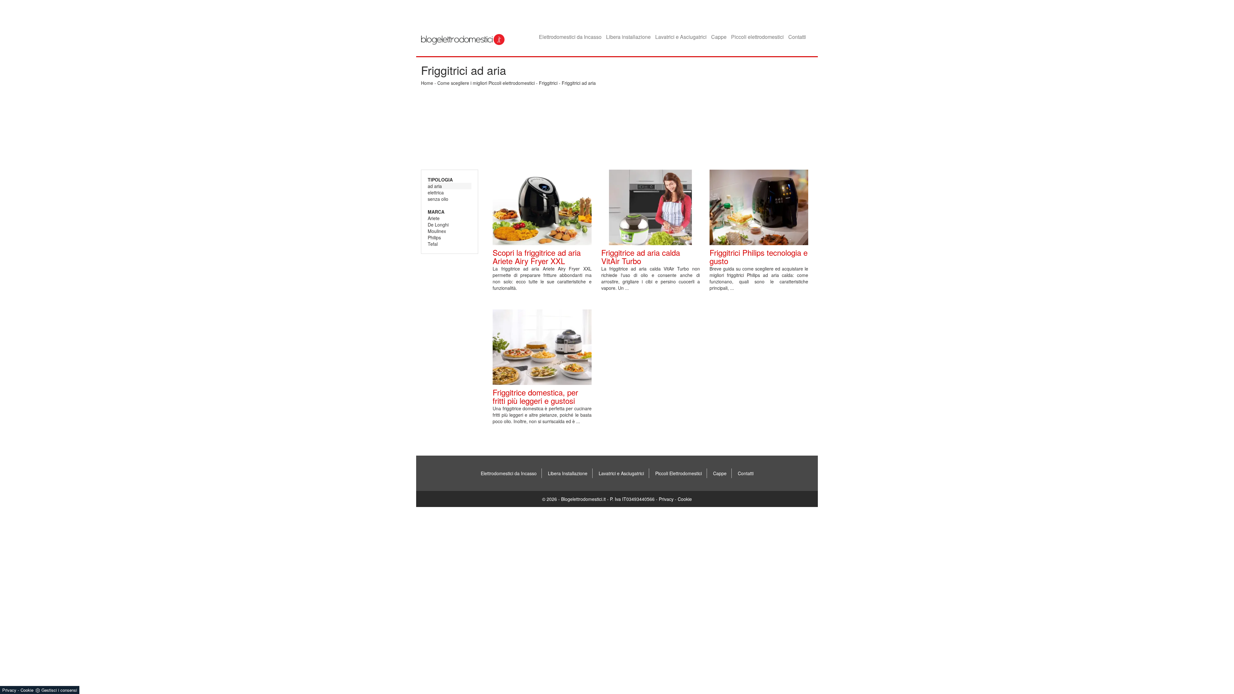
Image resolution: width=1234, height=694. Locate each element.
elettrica (436, 192)
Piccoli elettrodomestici (757, 37)
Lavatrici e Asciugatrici (681, 37)
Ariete (434, 218)
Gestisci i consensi (59, 690)
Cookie (685, 499)
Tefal (433, 244)
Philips (434, 237)
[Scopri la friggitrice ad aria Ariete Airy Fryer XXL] (542, 207)
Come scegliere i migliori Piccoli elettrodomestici (486, 83)
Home (427, 83)
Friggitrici (548, 83)
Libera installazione (628, 37)
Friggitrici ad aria (579, 83)
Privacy (666, 499)
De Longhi (438, 224)
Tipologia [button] (440, 179)
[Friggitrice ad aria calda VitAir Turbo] (650, 207)
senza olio (438, 199)
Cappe (719, 37)
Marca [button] (436, 212)
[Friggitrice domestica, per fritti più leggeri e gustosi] (542, 347)
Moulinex (437, 231)
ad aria (435, 186)
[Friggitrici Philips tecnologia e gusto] (759, 207)
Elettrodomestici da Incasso (570, 37)
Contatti (797, 37)
